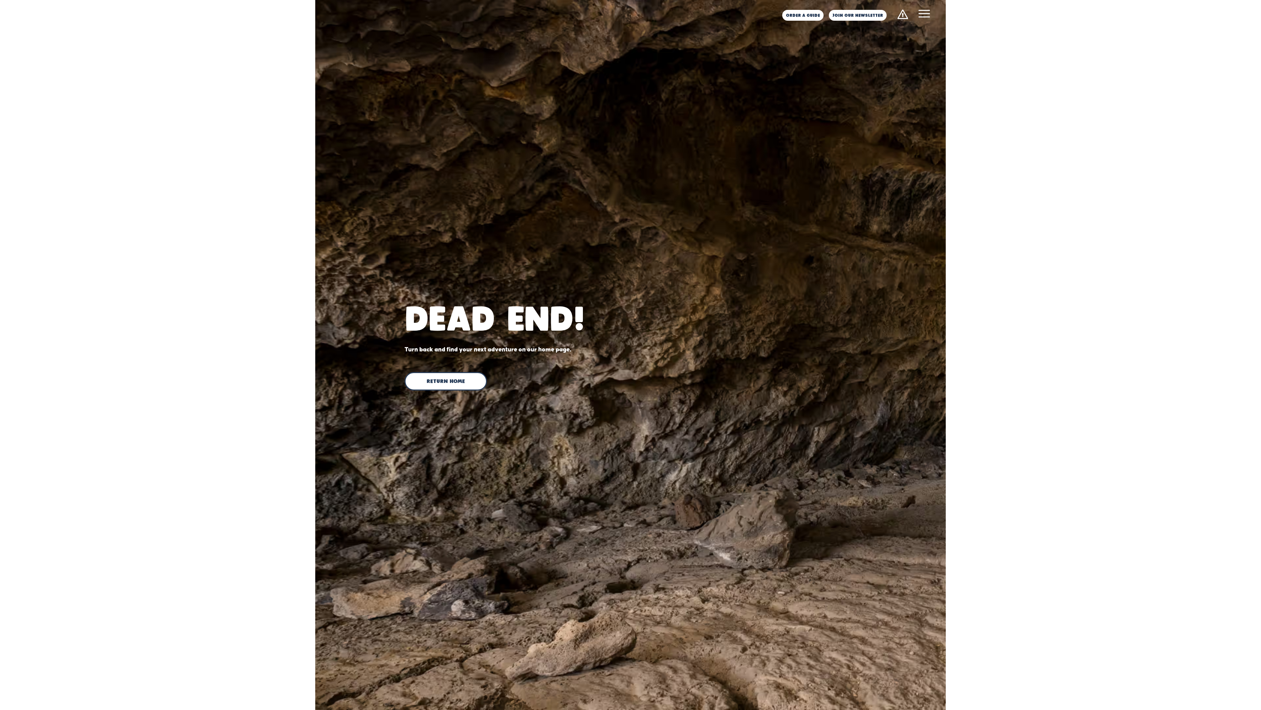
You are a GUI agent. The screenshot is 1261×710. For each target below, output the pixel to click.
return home (446, 381)
